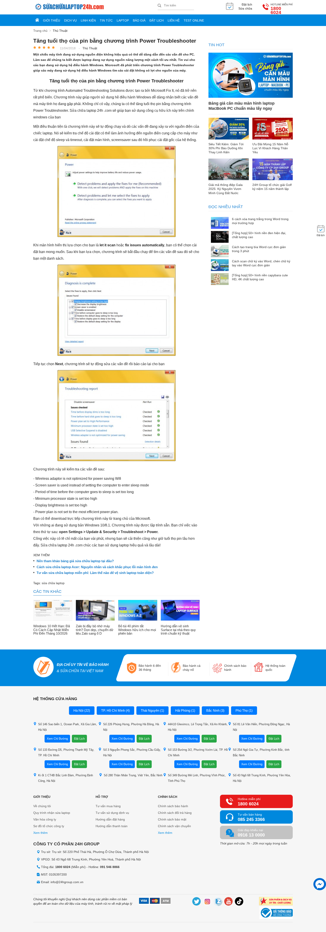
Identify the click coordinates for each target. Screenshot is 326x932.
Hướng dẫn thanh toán (112, 826)
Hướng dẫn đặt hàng (110, 819)
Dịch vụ (70, 20)
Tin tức (106, 20)
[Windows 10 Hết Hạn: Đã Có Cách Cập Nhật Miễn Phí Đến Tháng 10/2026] (52, 611)
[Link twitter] (196, 902)
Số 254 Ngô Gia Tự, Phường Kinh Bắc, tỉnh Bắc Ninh (261, 752)
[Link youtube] (228, 902)
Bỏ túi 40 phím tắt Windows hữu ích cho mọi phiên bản (137, 629)
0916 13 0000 (251, 835)
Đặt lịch (156, 20)
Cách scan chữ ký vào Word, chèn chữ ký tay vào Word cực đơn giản (261, 263)
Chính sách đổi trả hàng (175, 813)
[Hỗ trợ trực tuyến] (319, 884)
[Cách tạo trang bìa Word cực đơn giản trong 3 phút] (220, 251)
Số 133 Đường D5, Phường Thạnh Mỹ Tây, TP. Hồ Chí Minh (66, 752)
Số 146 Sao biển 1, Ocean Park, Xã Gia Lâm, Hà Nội (67, 727)
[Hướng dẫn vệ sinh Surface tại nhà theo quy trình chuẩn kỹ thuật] (180, 611)
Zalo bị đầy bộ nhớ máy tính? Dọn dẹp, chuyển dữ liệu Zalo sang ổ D (94, 629)
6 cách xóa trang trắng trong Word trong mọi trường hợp (260, 221)
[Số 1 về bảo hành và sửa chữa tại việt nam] (43, 667)
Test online (194, 20)
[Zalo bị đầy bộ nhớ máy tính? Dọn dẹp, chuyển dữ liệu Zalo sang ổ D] (95, 611)
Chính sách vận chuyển (174, 826)
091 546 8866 (110, 867)
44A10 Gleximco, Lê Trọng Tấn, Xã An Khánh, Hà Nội (198, 727)
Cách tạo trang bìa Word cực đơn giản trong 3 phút (259, 249)
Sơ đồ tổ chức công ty (48, 826)
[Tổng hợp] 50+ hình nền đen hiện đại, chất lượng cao (259, 235)
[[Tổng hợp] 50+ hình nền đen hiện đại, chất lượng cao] (220, 237)
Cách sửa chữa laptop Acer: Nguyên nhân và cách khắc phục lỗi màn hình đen (97, 567)
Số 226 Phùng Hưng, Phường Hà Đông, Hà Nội (131, 727)
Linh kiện (88, 20)
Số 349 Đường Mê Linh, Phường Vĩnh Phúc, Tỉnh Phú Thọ (197, 778)
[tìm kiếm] (159, 6)
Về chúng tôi (42, 806)
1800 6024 (276, 10)
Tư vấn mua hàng (108, 806)
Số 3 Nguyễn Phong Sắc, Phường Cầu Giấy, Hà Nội (132, 752)
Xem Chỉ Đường (57, 738)
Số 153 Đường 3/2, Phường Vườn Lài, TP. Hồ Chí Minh (198, 752)
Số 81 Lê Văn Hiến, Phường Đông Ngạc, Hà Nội (261, 727)
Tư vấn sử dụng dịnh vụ (112, 813)
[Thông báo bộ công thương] (276, 913)
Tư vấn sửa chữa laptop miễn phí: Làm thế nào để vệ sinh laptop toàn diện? (95, 573)
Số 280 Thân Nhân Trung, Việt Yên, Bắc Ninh (133, 775)
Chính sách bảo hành (173, 806)
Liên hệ (174, 20)
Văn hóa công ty (44, 819)
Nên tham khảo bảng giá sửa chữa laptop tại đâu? (75, 561)
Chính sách (167, 797)
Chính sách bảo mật (172, 819)
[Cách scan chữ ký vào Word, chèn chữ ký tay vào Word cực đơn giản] (220, 265)
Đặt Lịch (79, 738)
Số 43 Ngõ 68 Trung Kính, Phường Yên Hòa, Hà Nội (262, 778)
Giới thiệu (51, 20)
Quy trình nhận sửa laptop (51, 813)
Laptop (123, 20)
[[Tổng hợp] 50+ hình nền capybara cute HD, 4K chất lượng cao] (220, 279)
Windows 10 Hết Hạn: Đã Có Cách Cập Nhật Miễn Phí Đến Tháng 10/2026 (51, 629)
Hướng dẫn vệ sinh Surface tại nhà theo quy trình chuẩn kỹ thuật (178, 629)
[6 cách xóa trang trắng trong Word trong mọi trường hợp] (220, 223)
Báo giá (139, 20)
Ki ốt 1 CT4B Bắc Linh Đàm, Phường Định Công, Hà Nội (65, 778)
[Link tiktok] (239, 902)
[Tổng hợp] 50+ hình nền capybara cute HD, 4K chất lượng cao (260, 277)
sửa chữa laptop (53, 583)
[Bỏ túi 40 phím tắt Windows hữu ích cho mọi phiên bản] (137, 611)
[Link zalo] (218, 902)
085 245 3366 (251, 819)
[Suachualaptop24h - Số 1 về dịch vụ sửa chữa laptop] (95, 7)
